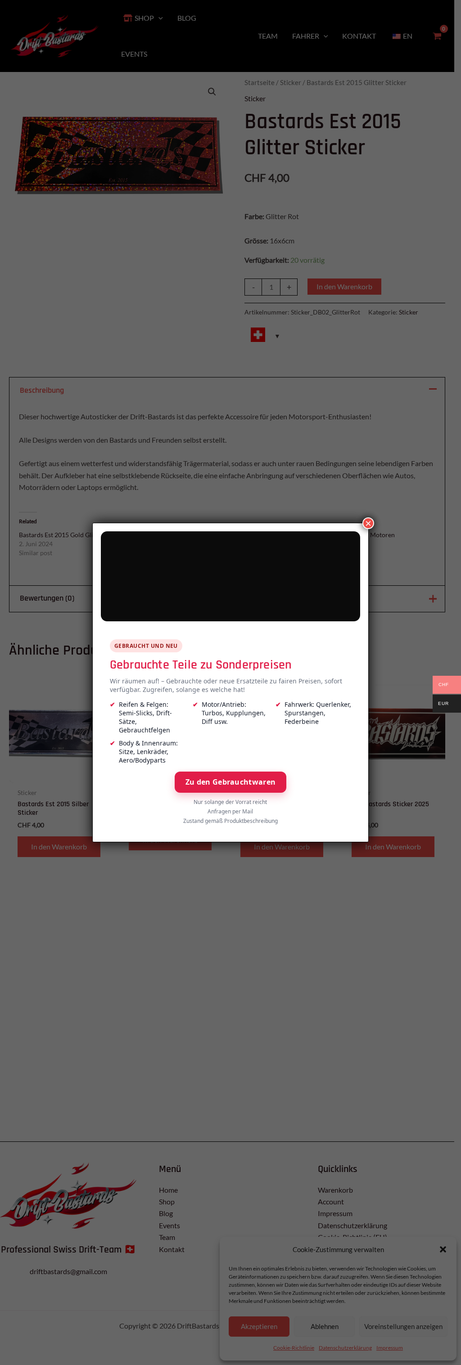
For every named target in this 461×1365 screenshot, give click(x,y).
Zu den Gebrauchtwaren (230, 782)
